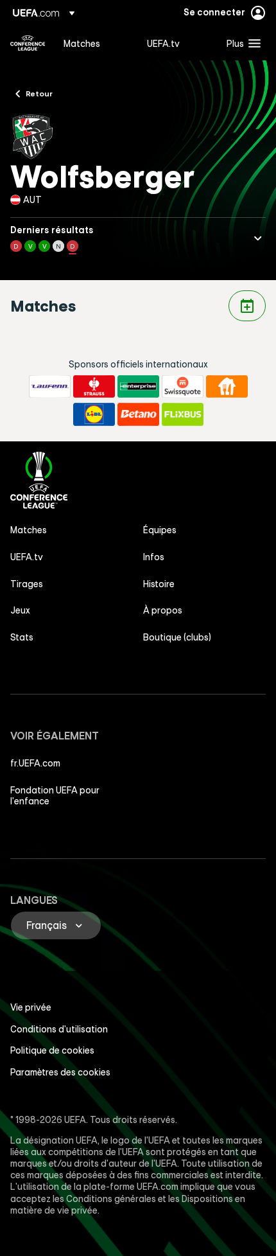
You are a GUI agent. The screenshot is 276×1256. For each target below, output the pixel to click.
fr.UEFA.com (35, 763)
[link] (81, 43)
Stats (21, 637)
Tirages (26, 584)
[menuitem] (94, 43)
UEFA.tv (26, 557)
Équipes (160, 530)
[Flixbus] (182, 414)
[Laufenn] (50, 386)
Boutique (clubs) (177, 637)
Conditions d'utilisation (59, 1029)
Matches (28, 530)
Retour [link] (39, 93)
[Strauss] (94, 386)
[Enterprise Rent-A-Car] (138, 386)
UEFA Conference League (27, 43)
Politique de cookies (52, 1050)
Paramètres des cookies (60, 1072)
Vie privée (30, 1007)
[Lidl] (94, 414)
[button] (240, 43)
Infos (153, 557)
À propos (162, 610)
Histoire (159, 584)
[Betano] (138, 414)
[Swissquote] (182, 386)
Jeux (20, 610)
